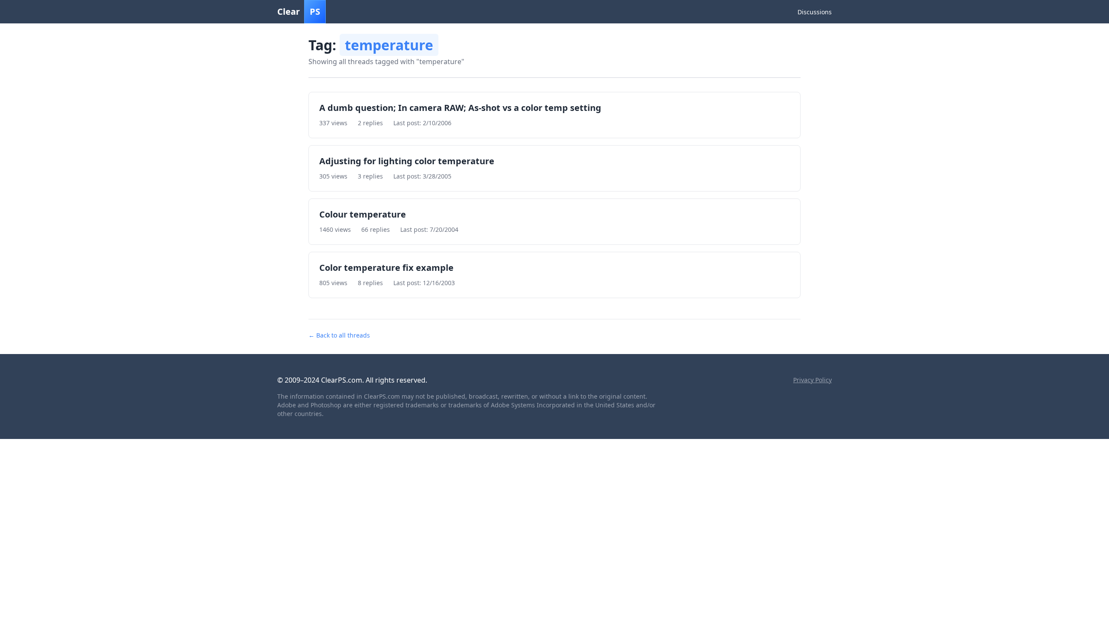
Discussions (815, 12)
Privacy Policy (812, 380)
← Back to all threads (339, 335)
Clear (298, 11)
